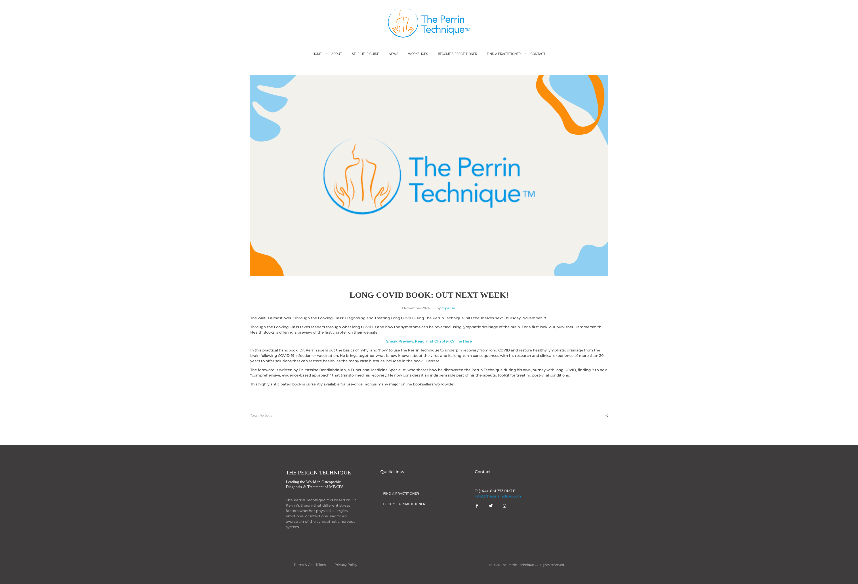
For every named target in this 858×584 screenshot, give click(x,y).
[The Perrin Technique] (429, 22)
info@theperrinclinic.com (498, 496)
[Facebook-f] (477, 506)
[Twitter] (491, 506)
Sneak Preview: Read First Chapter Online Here (429, 341)
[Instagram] (505, 506)
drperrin (448, 308)
